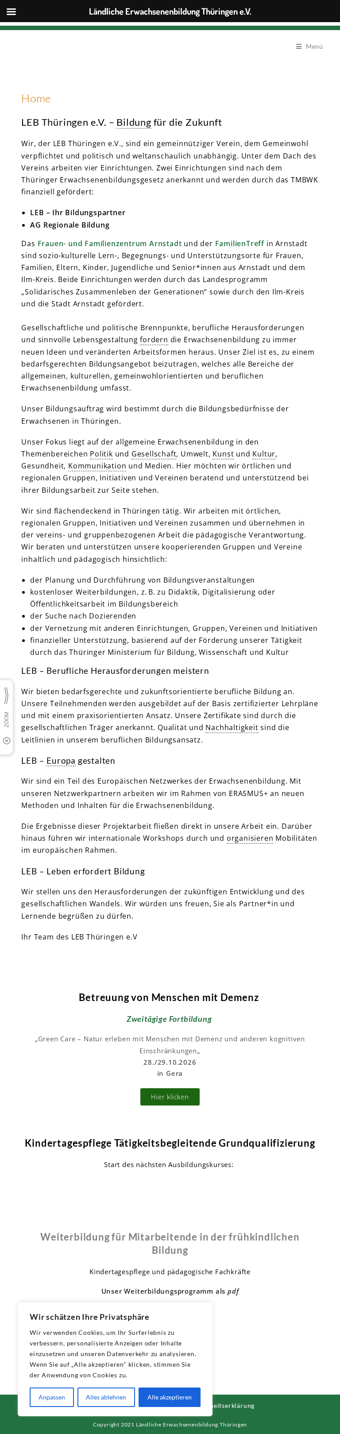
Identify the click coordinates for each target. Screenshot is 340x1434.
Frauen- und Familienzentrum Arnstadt (110, 243)
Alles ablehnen (106, 1397)
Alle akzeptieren (169, 1397)
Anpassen (52, 1397)
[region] (115, 1359)
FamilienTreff (239, 243)
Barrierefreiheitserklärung (214, 1405)
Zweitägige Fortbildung (169, 1019)
